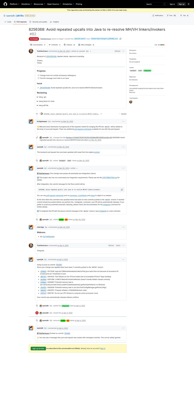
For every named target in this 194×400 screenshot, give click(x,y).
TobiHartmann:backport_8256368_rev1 (104, 38)
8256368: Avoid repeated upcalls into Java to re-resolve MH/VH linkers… (71, 114)
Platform (13, 4)
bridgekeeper (42, 121)
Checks (72, 45)
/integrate (106, 204)
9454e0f (124, 114)
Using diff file (43, 105)
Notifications (159, 15)
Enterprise (67, 4)
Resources (38, 4)
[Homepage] (5, 4)
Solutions (25, 4)
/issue (92, 195)
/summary (73, 195)
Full (44, 237)
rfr (66, 219)
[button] (81, 51)
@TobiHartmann (43, 173)
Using (42, 97)
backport (62, 160)
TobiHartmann (45, 39)
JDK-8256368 (51, 56)
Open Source (53, 4)
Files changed (88, 45)
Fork (173, 15)
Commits (56, 45)
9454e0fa (50, 237)
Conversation (40, 45)
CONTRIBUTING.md (109, 177)
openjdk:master (79, 38)
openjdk (10, 15)
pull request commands (82, 129)
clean (69, 160)
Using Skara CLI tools (46, 101)
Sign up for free (38, 348)
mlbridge (40, 227)
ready (61, 219)
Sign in (102, 348)
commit (96, 152)
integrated (65, 306)
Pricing (79, 4)
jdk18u (20, 15)
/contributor (82, 195)
